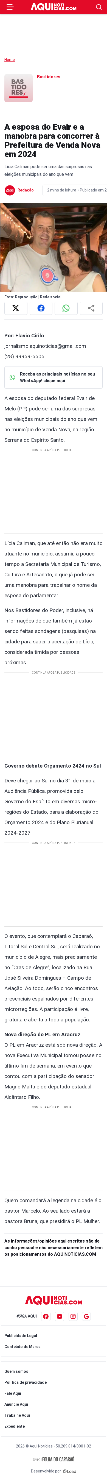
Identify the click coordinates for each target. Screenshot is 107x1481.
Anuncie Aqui (16, 1404)
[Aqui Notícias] (54, 7)
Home (9, 59)
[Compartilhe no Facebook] (41, 308)
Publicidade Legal (20, 1335)
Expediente (14, 1426)
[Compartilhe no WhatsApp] (66, 308)
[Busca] (99, 7)
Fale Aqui (12, 1393)
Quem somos (16, 1371)
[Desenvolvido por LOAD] (69, 1471)
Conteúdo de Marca (22, 1346)
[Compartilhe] (91, 308)
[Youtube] (59, 1316)
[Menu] (10, 7)
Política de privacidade (25, 1382)
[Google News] (86, 1316)
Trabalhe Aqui (17, 1415)
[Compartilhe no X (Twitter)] (15, 308)
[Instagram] (73, 1316)
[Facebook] (45, 1316)
